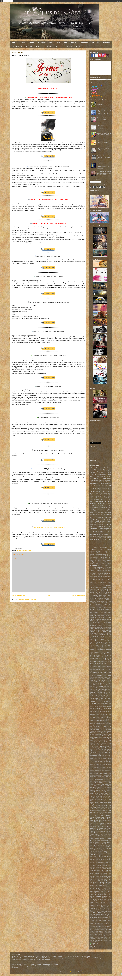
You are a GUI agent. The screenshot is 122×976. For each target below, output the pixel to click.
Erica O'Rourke (104, 655)
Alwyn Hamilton (107, 558)
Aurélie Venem (97, 587)
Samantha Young (98, 874)
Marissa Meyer (103, 802)
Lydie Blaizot (105, 779)
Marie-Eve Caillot (99, 797)
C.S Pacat (108, 599)
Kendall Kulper (96, 740)
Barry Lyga (96, 589)
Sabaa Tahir (108, 871)
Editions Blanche (98, 480)
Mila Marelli (105, 823)
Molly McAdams (104, 825)
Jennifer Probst (100, 710)
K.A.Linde (96, 728)
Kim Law (108, 743)
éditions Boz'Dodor (106, 536)
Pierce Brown (103, 851)
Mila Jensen (99, 823)
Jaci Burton (98, 693)
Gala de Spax (98, 672)
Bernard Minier (107, 592)
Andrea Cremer (93, 572)
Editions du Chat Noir (105, 494)
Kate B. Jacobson (107, 732)
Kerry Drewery (99, 741)
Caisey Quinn (93, 601)
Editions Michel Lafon (97, 491)
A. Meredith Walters (103, 546)
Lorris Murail (96, 773)
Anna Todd (108, 578)
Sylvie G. (105, 909)
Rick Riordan (99, 862)
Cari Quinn (92, 603)
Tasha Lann (96, 917)
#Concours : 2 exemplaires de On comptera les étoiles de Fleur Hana (103, 166)
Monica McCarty (105, 826)
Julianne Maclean (93, 722)
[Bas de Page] (121, 975)
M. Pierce (108, 784)
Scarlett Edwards (98, 885)
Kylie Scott (101, 747)
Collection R (94, 474)
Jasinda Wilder (93, 701)
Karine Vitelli (100, 731)
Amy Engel (108, 565)
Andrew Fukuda (107, 572)
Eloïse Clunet (104, 642)
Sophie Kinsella (93, 897)
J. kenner (106, 690)
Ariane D (96, 584)
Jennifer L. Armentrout (103, 708)
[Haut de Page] (121, 973)
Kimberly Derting (93, 744)
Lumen (97, 519)
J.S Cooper (92, 693)
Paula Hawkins (97, 848)
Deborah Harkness (94, 633)
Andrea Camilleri (107, 570)
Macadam (103, 519)
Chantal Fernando (94, 612)
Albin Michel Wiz (105, 467)
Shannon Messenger (95, 888)
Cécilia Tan (99, 627)
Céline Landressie (107, 627)
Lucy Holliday (97, 778)
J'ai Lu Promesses (99, 511)
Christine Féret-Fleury (95, 620)
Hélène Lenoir (92, 686)
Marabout (108, 519)
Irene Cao (93, 687)
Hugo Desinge (107, 503)
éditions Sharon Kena (102, 539)
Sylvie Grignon (97, 911)
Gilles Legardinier (99, 677)
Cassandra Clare (95, 607)
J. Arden (101, 690)
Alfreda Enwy (100, 555)
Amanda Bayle (101, 560)
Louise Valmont (103, 775)
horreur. (106, 534)
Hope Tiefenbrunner (102, 684)
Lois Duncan (99, 772)
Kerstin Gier (107, 741)
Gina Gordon (97, 678)
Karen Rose (102, 729)
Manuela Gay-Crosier (102, 790)
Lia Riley (101, 763)
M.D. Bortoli (92, 785)
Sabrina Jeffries (94, 873)
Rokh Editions (104, 528)
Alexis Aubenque (93, 555)
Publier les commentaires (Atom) (27, 599)
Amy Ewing (93, 567)
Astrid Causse (96, 585)
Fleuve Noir (102, 499)
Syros (104, 529)
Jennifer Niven (93, 709)
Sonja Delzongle (107, 893)
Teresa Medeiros (102, 917)
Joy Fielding (102, 719)
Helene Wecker (97, 683)
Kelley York (105, 738)
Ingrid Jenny (106, 686)
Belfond (91, 469)
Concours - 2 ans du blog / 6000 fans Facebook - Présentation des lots (104, 112)
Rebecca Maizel (107, 859)
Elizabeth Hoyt (104, 639)
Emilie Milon (99, 645)
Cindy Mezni (99, 622)
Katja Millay (92, 738)
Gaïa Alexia (100, 674)
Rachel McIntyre (93, 856)
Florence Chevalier (98, 663)
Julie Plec (105, 725)
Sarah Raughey (93, 883)
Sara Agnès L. (100, 877)
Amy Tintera (95, 568)
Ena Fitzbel (97, 653)
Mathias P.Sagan (100, 807)
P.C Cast (102, 843)
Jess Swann (108, 711)
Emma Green (105, 649)
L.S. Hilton (95, 749)
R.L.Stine (102, 855)
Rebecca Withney (93, 861)
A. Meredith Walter (94, 546)
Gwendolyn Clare (94, 680)
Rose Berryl (105, 867)
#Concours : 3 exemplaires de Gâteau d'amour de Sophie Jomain (104, 142)
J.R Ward (108, 692)
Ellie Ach (102, 640)
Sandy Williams (93, 877)
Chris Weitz (108, 615)
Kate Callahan (98, 734)
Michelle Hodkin (107, 821)
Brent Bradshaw (107, 596)
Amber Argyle (107, 562)
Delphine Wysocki (103, 633)
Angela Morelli (103, 575)
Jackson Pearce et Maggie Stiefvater (99, 695)
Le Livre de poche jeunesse (98, 517)
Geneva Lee (92, 675)
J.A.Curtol (98, 692)
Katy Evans (98, 738)
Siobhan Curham (103, 891)
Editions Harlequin (105, 483)
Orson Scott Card (94, 843)
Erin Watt (104, 656)
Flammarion (96, 499)
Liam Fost (106, 763)
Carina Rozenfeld (99, 603)
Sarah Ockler (108, 882)
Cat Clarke (99, 609)
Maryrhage (93, 807)
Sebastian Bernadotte (106, 887)
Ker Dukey (108, 740)
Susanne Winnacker (101, 906)
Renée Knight (92, 862)
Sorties (65, 42)
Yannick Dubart (93, 937)
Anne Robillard (101, 581)
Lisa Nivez (103, 769)
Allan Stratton (107, 557)
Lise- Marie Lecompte (104, 770)
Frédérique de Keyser (103, 668)
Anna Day (102, 578)
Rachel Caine (108, 855)
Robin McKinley (93, 865)
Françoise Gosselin (106, 666)
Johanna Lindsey (104, 716)
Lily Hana (92, 766)
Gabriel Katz (104, 669)
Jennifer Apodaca (102, 706)
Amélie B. (102, 568)
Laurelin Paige (96, 754)
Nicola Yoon (99, 835)
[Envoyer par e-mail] (16, 548)
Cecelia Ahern (97, 611)
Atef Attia (102, 585)
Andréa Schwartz (93, 573)
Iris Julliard (105, 687)
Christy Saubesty (104, 620)
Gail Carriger (105, 671)
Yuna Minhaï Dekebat (102, 937)
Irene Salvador (99, 687)
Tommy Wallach (96, 925)
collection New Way (98, 534)
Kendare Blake (102, 740)
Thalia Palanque (104, 919)
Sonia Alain (98, 893)
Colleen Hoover (106, 624)
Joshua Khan (97, 719)
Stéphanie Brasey (100, 903)
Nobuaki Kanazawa (100, 838)
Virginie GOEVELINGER (99, 934)
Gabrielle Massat (98, 671)
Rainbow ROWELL (98, 858)
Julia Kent (102, 720)
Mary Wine (108, 805)
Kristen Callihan (93, 747)
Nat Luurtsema (103, 832)
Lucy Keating (105, 778)
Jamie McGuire (99, 698)
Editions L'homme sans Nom (100, 488)
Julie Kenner (99, 725)
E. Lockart (100, 637)
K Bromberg (97, 726)
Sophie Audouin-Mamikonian (96, 894)
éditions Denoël (102, 537)
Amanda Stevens (99, 562)
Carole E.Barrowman (102, 604)
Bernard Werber (100, 593)
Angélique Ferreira (98, 576)
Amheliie (93, 565)
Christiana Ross (93, 617)
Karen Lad (108, 728)
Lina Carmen (99, 766)
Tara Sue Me (93, 916)
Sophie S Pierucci (107, 897)
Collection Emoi (104, 473)
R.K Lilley (97, 855)
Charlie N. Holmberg (98, 614)
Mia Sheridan (99, 818)
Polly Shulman (103, 853)
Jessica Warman (102, 713)
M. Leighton (103, 784)
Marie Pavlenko (103, 796)
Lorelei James (106, 772)
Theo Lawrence (98, 920)
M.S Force (102, 785)
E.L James (105, 637)
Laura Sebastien (93, 752)
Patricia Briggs (99, 846)
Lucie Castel (105, 776)
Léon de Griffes (96, 784)
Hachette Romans (103, 501)
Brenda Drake (93, 596)
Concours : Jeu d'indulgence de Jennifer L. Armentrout (103, 127)
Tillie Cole (95, 923)
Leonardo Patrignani (97, 761)
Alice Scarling (93, 557)
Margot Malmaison (99, 791)
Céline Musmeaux (103, 628)
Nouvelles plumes (106, 522)
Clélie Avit (98, 624)
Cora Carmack (93, 625)
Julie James (108, 723)
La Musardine (97, 516)
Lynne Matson (107, 781)
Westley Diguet (107, 935)
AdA (91, 467)
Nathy (105, 834)
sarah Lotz (108, 940)
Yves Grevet (97, 938)
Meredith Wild (103, 817)
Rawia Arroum (93, 859)
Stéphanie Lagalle (94, 905)
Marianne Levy (93, 794)
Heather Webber (102, 681)
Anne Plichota (93, 581)
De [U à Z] (78, 46)
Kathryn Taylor (98, 737)
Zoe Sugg (103, 938)
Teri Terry (108, 917)
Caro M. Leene (107, 603)
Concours (31, 42)
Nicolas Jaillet (105, 835)
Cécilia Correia (93, 627)
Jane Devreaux (100, 700)
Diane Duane (93, 636)
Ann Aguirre (106, 576)
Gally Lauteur (107, 672)
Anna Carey (97, 578)
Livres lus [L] (48, 46)
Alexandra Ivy (98, 554)
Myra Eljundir (104, 829)
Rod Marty (108, 865)
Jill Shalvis (108, 713)
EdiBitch (92, 476)
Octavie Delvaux (100, 840)
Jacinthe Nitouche (106, 693)
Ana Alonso (101, 570)
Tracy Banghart (104, 925)
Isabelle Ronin (105, 689)
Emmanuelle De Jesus (99, 652)
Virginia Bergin (103, 932)
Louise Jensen (96, 775)
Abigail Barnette (97, 549)
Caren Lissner (108, 601)
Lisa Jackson (92, 769)
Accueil (23, 42)
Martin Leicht (104, 803)
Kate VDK (95, 735)
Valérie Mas (92, 928)
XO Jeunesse (93, 533)
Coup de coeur (95, 42)
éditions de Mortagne (95, 541)
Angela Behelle (94, 575)
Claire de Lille (92, 624)
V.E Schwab (108, 926)
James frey (92, 698)
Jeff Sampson (106, 705)
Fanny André (93, 661)
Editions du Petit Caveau (95, 496)
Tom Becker (105, 923)
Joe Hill (91, 716)
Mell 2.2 (104, 815)
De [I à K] (38, 46)
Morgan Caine (102, 828)
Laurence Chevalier (98, 757)
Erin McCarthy (97, 656)
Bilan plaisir (84, 42)
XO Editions (108, 531)
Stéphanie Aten (93, 903)
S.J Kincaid (101, 871)
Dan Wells (108, 630)
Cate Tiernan (105, 609)
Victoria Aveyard (98, 931)
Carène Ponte (102, 605)
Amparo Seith (101, 565)
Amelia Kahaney (106, 563)
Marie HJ (106, 794)
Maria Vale (108, 793)
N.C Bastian (96, 831)
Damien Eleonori (93, 630)
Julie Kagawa (92, 725)
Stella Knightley (107, 899)
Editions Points (98, 493)
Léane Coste (92, 782)
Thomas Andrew (94, 922)
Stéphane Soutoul (106, 902)
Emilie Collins (107, 643)
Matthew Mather (95, 808)
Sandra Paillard (99, 876)
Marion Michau (94, 801)
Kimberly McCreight (103, 744)
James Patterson (106, 697)
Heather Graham (94, 681)
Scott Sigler (105, 885)
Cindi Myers (94, 622)
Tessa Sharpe (98, 919)
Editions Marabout (105, 490)
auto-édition (101, 533)
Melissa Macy (98, 815)
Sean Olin (97, 886)
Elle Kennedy (96, 640)
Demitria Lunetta (98, 634)
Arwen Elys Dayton (103, 584)
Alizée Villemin (100, 557)
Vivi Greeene (108, 934)
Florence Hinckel (102, 665)
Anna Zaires (100, 579)
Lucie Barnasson (97, 776)
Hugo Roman (95, 505)
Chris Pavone (101, 615)
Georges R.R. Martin (101, 675)
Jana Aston (92, 700)
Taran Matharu (104, 915)
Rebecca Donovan (100, 859)
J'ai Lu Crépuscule (97, 509)
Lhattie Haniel (96, 763)
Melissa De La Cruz (105, 814)
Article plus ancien (78, 596)
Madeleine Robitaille (101, 787)
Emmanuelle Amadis (100, 650)
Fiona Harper (99, 661)
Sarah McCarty (98, 880)
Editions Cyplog (94, 483)
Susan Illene (93, 906)
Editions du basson (106, 496)
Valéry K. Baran (98, 928)
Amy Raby (106, 567)
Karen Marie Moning (94, 729)
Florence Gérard (93, 665)
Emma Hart (92, 650)
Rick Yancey (105, 862)
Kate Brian (92, 734)
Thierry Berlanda (107, 920)
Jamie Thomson (107, 698)
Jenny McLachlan (101, 711)
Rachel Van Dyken (102, 856)
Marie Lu (96, 796)
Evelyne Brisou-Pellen (99, 659)
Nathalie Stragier (99, 834)
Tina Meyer (100, 923)
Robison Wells (101, 865)
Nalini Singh (96, 832)
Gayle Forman (93, 674)
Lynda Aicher (95, 781)
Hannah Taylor (107, 680)
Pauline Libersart (106, 848)
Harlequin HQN (95, 503)
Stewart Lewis (101, 900)
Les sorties (28, 550)
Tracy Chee (95, 926)
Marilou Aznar (93, 799)
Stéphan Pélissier (107, 900)
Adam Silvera (104, 549)
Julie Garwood (103, 723)
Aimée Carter (104, 551)
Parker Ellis (92, 846)
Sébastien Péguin (103, 911)
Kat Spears (96, 732)
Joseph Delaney (104, 717)
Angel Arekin (107, 573)
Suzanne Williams (98, 908)
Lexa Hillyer (105, 761)
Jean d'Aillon (101, 703)
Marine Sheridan (100, 799)
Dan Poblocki (101, 630)
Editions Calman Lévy (95, 481)
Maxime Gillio (103, 810)
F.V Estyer (108, 660)
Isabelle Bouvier (97, 689)
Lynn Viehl (101, 781)
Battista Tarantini (104, 589)
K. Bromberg (104, 726)
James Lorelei (98, 697)
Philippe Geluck (96, 851)
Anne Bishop (107, 579)
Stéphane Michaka (94, 902)
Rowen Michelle (102, 868)
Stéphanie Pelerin (102, 905)
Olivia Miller (92, 842)
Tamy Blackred (107, 914)
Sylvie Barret (99, 910)
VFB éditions (102, 531)
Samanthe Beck (105, 874)
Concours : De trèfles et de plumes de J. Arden (103, 149)
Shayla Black (95, 889)
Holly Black (95, 684)
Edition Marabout (106, 476)
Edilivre (98, 476)
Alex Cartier (103, 552)
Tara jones (98, 916)
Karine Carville (93, 731)
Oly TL (109, 842)
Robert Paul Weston (96, 864)
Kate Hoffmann (104, 734)
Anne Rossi (108, 581)
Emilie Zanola (107, 645)
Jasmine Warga (100, 701)
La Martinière (97, 514)
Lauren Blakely (104, 753)
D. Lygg (109, 628)
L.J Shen (106, 747)
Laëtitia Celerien (93, 758)
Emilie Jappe (92, 645)
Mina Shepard (96, 824)
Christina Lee (98, 619)
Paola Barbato (108, 845)
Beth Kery (92, 595)
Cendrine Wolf (106, 611)
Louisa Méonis (103, 773)
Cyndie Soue (99, 625)
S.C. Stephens (104, 870)
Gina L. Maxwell (106, 678)
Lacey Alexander (102, 749)
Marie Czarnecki (99, 794)
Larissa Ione (93, 751)
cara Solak (99, 940)
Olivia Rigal (97, 842)
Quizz (58, 42)
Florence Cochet (107, 663)
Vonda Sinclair (93, 935)
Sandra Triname (107, 876)
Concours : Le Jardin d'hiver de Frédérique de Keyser (103, 157)
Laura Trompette (102, 752)
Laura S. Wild (107, 751)
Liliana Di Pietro (101, 764)
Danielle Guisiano (95, 631)
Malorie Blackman (94, 790)
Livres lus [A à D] (17, 46)
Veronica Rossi (96, 929)
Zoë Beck (95, 940)
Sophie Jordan (108, 896)
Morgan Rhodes (96, 829)
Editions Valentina (94, 494)
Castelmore (104, 471)
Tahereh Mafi (96, 913)
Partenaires (106, 42)
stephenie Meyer (94, 941)
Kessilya (91, 743)
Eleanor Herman (97, 639)
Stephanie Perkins (94, 900)
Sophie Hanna (92, 896)
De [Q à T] (69, 46)
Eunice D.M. (98, 658)
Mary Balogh (95, 805)
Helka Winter (104, 683)
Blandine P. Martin (107, 595)
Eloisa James (97, 642)
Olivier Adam (103, 842)
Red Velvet (98, 528)
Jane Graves (108, 699)
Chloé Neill (93, 615)
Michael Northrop (102, 820)
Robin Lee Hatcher (106, 864)
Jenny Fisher (93, 711)
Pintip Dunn (96, 853)
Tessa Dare (92, 919)
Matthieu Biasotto (104, 808)
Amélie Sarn (96, 570)
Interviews (74, 42)
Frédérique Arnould (94, 668)
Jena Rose (96, 706)
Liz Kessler (94, 772)
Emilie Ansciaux (99, 643)
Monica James (96, 826)
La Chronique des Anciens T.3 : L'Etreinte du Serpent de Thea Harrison (104, 173)
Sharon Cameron (103, 888)
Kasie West (105, 731)
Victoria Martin (107, 931)
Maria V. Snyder (99, 793)
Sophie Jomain (100, 896)
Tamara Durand (104, 913)
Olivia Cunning (107, 840)
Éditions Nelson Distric (97, 536)
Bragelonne (98, 471)
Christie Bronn (100, 617)
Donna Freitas (108, 636)
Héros (50, 42)
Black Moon (98, 469)
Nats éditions (98, 522)
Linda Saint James (107, 766)
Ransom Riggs (107, 858)
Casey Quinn (108, 605)
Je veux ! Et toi (21, 550)
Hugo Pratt (108, 684)
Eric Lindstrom (96, 655)
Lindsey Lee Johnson (100, 767)
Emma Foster (96, 649)
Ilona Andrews (99, 686)
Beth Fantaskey (107, 593)
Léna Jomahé (105, 782)
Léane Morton (98, 782)
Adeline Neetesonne (96, 551)
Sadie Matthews (103, 873)
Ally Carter (92, 558)
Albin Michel (96, 467)
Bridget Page (93, 598)
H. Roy (101, 680)
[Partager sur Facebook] (20, 548)
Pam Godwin (101, 845)
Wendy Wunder (100, 935)
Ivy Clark (96, 690)
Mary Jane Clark (101, 805)
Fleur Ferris (104, 661)
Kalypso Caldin (102, 728)
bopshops (71, 971)
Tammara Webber (100, 914)
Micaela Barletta (107, 818)
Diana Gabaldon (106, 634)
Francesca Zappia (97, 666)
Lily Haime (108, 764)
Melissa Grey (92, 815)
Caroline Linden (96, 605)
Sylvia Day (93, 910)
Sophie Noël (100, 897)
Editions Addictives (98, 478)
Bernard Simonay (93, 593)
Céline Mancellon (94, 628)
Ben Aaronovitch (99, 592)
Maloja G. (108, 788)
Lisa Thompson (95, 770)
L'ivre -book (97, 512)
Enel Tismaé (104, 653)
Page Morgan (108, 843)
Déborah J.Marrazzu (94, 637)
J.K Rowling (103, 692)
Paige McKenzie (94, 845)
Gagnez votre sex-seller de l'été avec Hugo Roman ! (104, 133)
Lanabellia (109, 749)
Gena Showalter (107, 674)
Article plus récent (18, 596)
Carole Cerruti (93, 604)
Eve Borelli (105, 658)
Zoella (107, 938)
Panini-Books (101, 524)
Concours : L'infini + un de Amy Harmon (103, 118)
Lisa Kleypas (98, 769)
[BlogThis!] (17, 548)
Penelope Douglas (94, 850)
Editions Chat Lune (106, 481)
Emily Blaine (93, 646)
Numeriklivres (93, 524)
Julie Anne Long (103, 722)
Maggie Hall (96, 788)
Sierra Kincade (102, 890)
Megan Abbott (97, 812)
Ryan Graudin (97, 870)
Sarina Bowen (103, 883)
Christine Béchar (106, 619)
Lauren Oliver (97, 755)
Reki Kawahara (101, 861)
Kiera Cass (97, 743)
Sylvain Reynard (107, 908)
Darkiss (109, 474)
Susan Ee (108, 905)
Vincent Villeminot (94, 932)
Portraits (14, 42)
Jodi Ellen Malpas (107, 714)
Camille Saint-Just (100, 601)
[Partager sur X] (18, 548)
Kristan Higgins (107, 746)
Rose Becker (98, 867)
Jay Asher (106, 701)
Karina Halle (108, 729)
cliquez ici (92, 462)
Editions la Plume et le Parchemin (98, 498)
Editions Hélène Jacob (95, 486)
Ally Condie (99, 558)
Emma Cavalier (102, 646)
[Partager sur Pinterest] (21, 548)
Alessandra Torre (95, 552)
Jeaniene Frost (99, 705)
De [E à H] (29, 46)
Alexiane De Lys (106, 554)
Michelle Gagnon (98, 822)
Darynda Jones (106, 631)
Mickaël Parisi (92, 823)
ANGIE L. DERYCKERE (100, 547)
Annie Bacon (93, 582)
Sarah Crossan (97, 879)
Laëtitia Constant (102, 758)
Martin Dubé (98, 803)
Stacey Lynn (93, 899)
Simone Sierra (97, 891)
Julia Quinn (108, 720)
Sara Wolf (92, 879)
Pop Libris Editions (100, 526)
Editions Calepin (107, 480)
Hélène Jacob (105, 506)
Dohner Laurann (100, 636)
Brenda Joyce (100, 596)
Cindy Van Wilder (107, 622)
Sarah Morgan (100, 882)
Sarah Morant (93, 882)
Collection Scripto (102, 474)
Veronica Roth (103, 929)
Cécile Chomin (107, 625)
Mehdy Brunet (104, 812)
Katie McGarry (107, 737)
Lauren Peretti (104, 755)
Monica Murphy (94, 828)
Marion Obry (102, 801)
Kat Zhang (101, 732)
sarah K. (104, 940)
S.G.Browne (95, 871)
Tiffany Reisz (108, 922)
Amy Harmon (100, 567)
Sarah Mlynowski (106, 880)
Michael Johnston (94, 820)
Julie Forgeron (96, 723)
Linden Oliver (93, 767)
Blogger (82, 971)
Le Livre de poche (106, 516)
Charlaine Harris (103, 612)
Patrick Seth (105, 846)
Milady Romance (100, 521)
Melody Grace (95, 817)
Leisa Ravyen (105, 760)
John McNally (96, 717)
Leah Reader (98, 760)
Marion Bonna (108, 799)
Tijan (91, 923)
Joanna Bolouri (93, 714)
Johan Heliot (97, 716)
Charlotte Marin (107, 614)
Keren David (92, 741)
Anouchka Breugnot (102, 582)
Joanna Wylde (99, 714)
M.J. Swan (97, 785)
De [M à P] (59, 46)
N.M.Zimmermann (103, 831)
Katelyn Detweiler (102, 735)
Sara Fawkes (108, 877)
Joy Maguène (108, 719)
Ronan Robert (92, 867)
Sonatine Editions (98, 529)
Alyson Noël (93, 560)
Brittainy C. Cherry (102, 598)
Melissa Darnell (97, 814)
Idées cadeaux (42, 42)
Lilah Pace (95, 764)
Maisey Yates (102, 788)
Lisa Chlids (108, 767)
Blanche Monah (98, 595)
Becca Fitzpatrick (100, 590)
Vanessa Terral (104, 928)
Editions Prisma (107, 493)
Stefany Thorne (99, 899)
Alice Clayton (107, 555)
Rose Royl (95, 868)
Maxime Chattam (96, 810)
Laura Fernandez (100, 750)
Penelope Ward (103, 850)
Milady (92, 521)
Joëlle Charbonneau (95, 720)
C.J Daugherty (97, 599)
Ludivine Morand (98, 779)
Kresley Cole (98, 746)
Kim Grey (103, 743)
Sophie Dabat (107, 894)
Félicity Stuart (96, 669)
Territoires (96, 531)
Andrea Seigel (100, 572)
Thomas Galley (101, 922)
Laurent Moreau (107, 757)
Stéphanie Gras (107, 903)
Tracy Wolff (101, 926)
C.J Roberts (103, 599)
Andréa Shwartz (100, 573)
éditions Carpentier (93, 537)
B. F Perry (104, 587)
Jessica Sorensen (94, 713)
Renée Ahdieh (108, 861)
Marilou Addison (107, 797)
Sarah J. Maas (104, 879)
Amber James (94, 563)
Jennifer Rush (108, 709)
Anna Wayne (93, 579)
